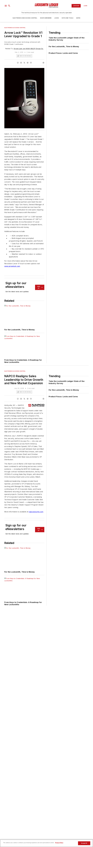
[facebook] (18, 63)
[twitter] (24, 63)
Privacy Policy (59, 842)
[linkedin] (21, 63)
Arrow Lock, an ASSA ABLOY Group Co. (28, 49)
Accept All (84, 843)
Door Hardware (46, 18)
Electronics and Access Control (25, 18)
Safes (78, 18)
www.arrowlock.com (12, 266)
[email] (31, 63)
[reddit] (28, 63)
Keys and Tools (67, 18)
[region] (46, 843)
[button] (5, 5)
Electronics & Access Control (15, 27)
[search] (9, 5)
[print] (43, 63)
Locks (56, 18)
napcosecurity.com (36, 512)
